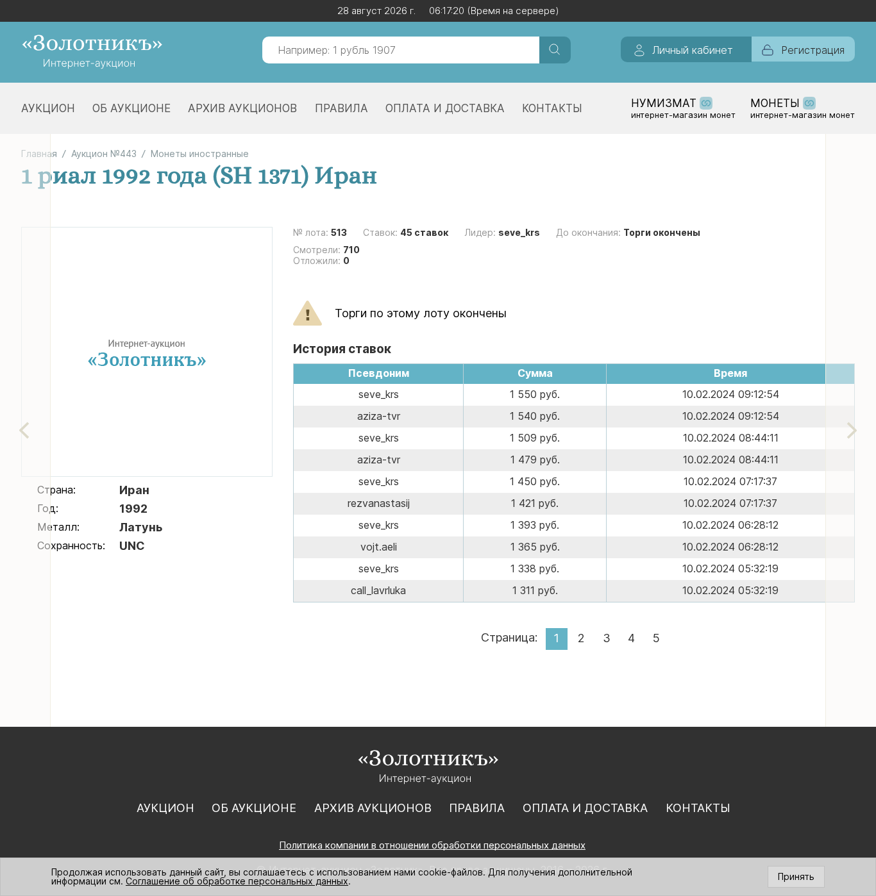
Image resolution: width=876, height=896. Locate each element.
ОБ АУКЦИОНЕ (131, 108)
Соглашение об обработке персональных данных (237, 880)
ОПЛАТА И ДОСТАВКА (445, 108)
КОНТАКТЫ (552, 108)
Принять (796, 876)
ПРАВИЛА (341, 108)
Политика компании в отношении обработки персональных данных (432, 845)
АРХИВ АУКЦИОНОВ (242, 108)
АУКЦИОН (48, 108)
